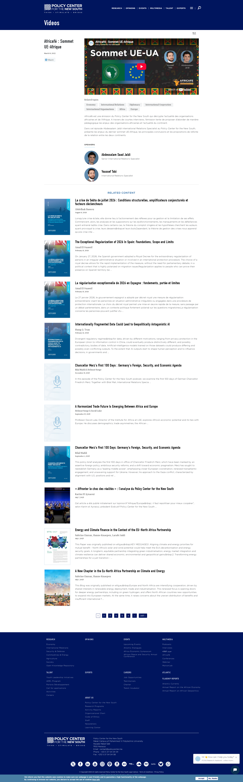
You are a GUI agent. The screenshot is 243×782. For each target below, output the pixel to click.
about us (89, 698)
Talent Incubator (132, 688)
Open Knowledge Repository (60, 665)
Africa (122, 109)
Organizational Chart (95, 713)
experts (181, 8)
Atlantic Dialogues (132, 648)
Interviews (167, 648)
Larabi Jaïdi (118, 535)
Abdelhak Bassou (84, 209)
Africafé (166, 655)
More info (96, 779)
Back (194, 33)
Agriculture (51, 658)
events (142, 8)
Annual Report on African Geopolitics (180, 691)
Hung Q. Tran (82, 329)
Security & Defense (55, 651)
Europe (134, 109)
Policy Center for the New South (101, 702)
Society (50, 662)
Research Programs (94, 706)
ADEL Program (53, 681)
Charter (127, 684)
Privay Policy (159, 772)
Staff (87, 720)
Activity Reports (93, 710)
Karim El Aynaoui (85, 494)
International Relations (112, 104)
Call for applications (56, 688)
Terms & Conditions (146, 772)
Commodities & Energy (57, 655)
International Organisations (100, 109)
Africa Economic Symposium (137, 651)
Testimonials (130, 681)
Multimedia (156, 8)
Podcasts (166, 644)
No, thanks (212, 778)
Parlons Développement (57, 684)
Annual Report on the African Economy (181, 687)
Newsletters (90, 724)
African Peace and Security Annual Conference (140, 655)
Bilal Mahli (81, 452)
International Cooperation (158, 104)
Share (51, 60)
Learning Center (93, 727)
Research (117, 8)
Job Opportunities (132, 677)
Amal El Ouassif (83, 247)
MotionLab (167, 665)
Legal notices (133, 772)
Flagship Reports (170, 679)
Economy (91, 104)
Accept (201, 778)
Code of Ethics (92, 717)
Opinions (130, 8)
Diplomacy (135, 104)
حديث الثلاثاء (166, 651)
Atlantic (166, 672)
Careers (50, 695)
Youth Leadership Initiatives (59, 677)
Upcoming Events (132, 644)
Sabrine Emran (83, 535)
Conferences (168, 658)
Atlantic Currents (170, 684)
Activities (51, 691)
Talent (169, 8)
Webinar (166, 662)
